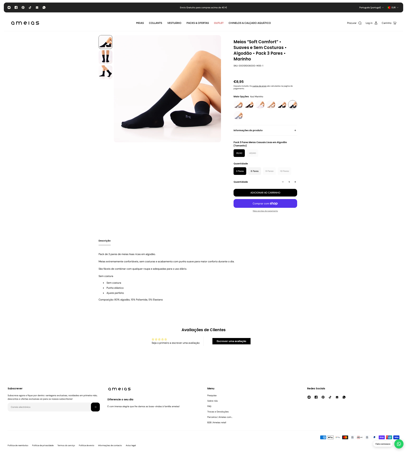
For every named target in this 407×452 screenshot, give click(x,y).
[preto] (281, 104)
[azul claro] (238, 115)
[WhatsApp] (44, 7)
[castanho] (249, 104)
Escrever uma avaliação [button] (231, 341)
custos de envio (259, 86)
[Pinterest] (23, 7)
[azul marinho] (292, 104)
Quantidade (241, 181)
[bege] (270, 104)
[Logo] (25, 23)
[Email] (37, 7)
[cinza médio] (238, 104)
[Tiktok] (30, 7)
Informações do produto (248, 130)
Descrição (105, 240)
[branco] (259, 104)
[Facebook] (16, 7)
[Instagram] (9, 7)
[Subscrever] (95, 407)
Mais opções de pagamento (265, 211)
